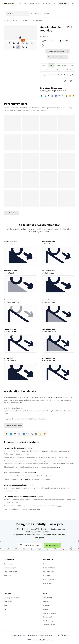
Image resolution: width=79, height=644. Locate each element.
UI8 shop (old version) (11, 598)
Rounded (54, 397)
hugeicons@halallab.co (28, 635)
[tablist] (57, 68)
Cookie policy (48, 621)
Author (45, 609)
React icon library (49, 568)
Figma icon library (10, 572)
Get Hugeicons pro (52, 545)
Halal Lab (35, 640)
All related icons (11, 213)
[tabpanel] (57, 78)
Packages (46, 575)
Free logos (7, 575)
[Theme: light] (73, 3)
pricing (54, 90)
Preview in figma (10, 568)
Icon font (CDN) (48, 572)
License (46, 605)
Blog (5, 605)
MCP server (47, 583)
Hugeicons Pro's (19, 419)
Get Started (63, 3)
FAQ (5, 609)
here (58, 467)
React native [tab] (61, 65)
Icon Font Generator (50, 579)
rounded (25, 20)
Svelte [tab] (46, 70)
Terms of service (49, 625)
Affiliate (47, 598)
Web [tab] (43, 65)
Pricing (45, 601)
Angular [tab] (69, 70)
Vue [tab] (71, 65)
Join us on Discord (49, 613)
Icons (15, 20)
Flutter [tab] (57, 70)
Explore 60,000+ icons (14, 425)
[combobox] (17, 13)
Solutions (39, 3)
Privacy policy (48, 617)
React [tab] (51, 65)
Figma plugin (8, 564)
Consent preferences (45, 636)
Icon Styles (8, 601)
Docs (55, 92)
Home (6, 20)
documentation (21, 479)
